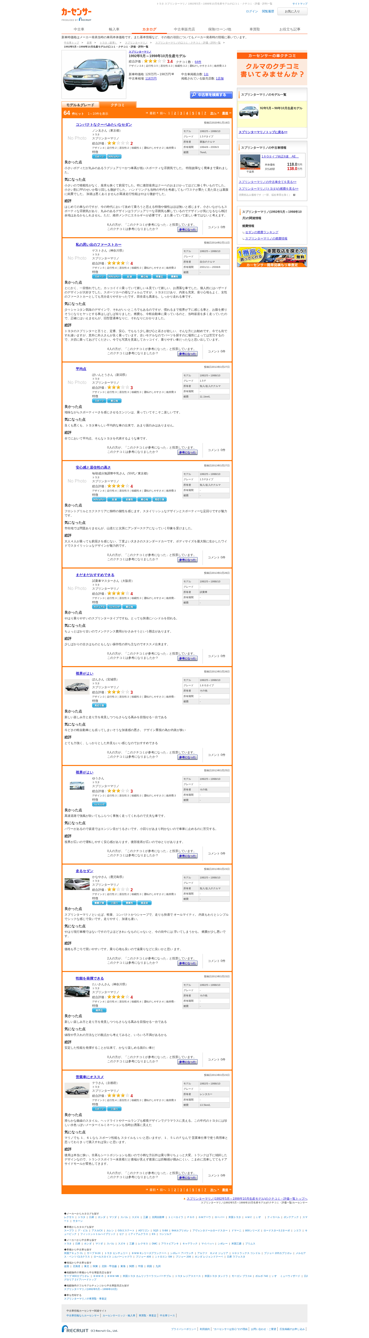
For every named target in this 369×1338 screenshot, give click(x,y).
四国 (149, 1266)
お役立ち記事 (289, 29)
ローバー (220, 1217)
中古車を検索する (211, 95)
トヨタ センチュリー (116, 1253)
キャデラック (190, 1243)
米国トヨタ (234, 1217)
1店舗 (220, 78)
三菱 (145, 1217)
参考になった (187, 229)
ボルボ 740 (261, 1276)
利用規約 (205, 1329)
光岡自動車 (158, 1217)
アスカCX (97, 1230)
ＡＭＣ (248, 1217)
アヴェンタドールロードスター (210, 1230)
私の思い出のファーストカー (98, 244)
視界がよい (84, 673)
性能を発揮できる (90, 978)
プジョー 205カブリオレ (278, 1253)
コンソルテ (165, 1234)
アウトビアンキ (170, 1243)
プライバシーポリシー (183, 1329)
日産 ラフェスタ (236, 1256)
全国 (66, 1266)
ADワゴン (143, 1230)
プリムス (250, 1243)
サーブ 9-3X (94, 1253)
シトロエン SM (163, 1256)
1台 (206, 74)
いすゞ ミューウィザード (286, 1276)
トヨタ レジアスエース (188, 1276)
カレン (110, 1230)
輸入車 (114, 29)
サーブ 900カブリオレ (76, 1276)
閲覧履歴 (268, 11)
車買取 (255, 29)
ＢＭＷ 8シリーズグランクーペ (149, 1253)
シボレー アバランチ (182, 1253)
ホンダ (101, 1217)
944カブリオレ (180, 1230)
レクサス (69, 1217)
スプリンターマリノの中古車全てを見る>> (267, 182)
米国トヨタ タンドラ (216, 1276)
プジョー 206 (183, 1256)
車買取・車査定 (147, 1315)
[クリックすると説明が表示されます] (293, 194)
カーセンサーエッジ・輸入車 (119, 1315)
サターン (78, 1221)
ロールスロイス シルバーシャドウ (113, 1256)
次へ (213, 113)
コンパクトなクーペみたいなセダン (104, 125)
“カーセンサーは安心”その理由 (230, 1329)
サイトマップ (300, 3)
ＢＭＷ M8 (113, 1276)
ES (153, 1234)
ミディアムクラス (138, 1234)
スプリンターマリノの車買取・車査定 (85, 1298)
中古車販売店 (184, 29)
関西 (131, 1266)
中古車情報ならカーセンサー (83, 1315)
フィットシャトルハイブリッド (97, 1234)
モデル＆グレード (80, 105)
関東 (95, 1266)
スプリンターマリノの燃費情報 (266, 238)
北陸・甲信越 (109, 1266)
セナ (121, 1234)
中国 (140, 1266)
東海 (123, 1266)
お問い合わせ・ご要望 (263, 1329)
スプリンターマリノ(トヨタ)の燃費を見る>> (268, 188)
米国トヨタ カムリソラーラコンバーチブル (147, 1276)
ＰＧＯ (191, 1217)
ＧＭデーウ (204, 1217)
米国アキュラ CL (73, 1253)
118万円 (151, 78)
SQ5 (155, 1230)
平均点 (81, 369)
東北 (86, 1266)
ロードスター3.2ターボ (277, 1230)
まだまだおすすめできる (95, 575)
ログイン (252, 11)
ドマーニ (236, 1230)
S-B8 (165, 1230)
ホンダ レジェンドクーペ (209, 1256)
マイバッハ (207, 1243)
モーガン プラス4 (242, 1276)
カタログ (149, 29)
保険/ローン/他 (219, 29)
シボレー (223, 1243)
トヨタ (81, 1217)
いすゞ (260, 1217)
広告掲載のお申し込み (292, 1329)
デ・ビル (83, 1230)
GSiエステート (126, 1230)
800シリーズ (252, 1230)
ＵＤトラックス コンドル (246, 1253)
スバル (124, 1217)
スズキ (135, 1217)
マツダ (113, 1217)
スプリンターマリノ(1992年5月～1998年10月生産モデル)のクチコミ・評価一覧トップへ (247, 1198)
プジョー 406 (143, 1256)
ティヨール (273, 1217)
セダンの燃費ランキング (261, 232)
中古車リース (167, 1315)
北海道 (76, 1266)
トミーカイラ (175, 1217)
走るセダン (84, 871)
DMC (154, 1243)
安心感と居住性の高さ (93, 467)
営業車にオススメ (90, 1077)
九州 (158, 1266)
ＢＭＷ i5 (98, 1276)
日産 (91, 1217)
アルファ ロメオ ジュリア (212, 1253)
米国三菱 (236, 1243)
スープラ (69, 1230)
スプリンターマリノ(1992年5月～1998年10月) (90, 1289)
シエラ (297, 1230)
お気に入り (292, 11)
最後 (225, 113)
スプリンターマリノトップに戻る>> (263, 132)
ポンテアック (291, 1217)
